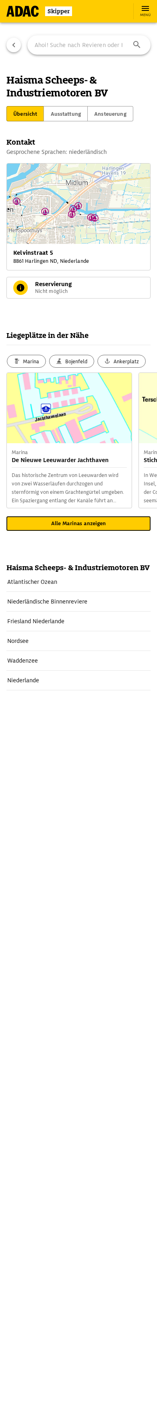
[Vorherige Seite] (13, 45)
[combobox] (89, 45)
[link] (78, 581)
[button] (137, 45)
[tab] (25, 113)
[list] (78, 631)
